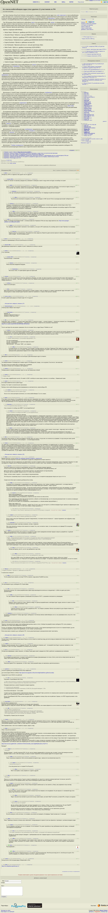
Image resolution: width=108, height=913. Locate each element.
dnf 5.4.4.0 (86, 112)
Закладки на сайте (5, 910)
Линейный (64, 170)
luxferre (6, 250)
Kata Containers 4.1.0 (89, 114)
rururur (5, 238)
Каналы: (83, 22)
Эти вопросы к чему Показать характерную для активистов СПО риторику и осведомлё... (38, 510)
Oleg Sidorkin (10, 312)
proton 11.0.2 (87, 99)
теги (82, 2)
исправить (72, 150)
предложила (5, 75)
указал (52, 22)
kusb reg (11, 203)
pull (90, 141)
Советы (94, 43)
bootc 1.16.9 (86, 113)
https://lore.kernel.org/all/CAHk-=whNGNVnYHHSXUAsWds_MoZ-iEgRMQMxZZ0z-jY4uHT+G (25, 743)
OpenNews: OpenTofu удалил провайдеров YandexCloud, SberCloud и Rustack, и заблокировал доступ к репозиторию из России (36, 155)
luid (8, 677)
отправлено (16, 66)
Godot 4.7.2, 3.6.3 (88, 96)
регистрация (98, 0)
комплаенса (51, 18)
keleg (13, 547)
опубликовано (29, 129)
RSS (78, 170)
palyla (6, 397)
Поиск (79, 2)
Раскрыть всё (73, 170)
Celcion (11, 410)
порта (32, 22)
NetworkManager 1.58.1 (89, 115)
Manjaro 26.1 (87, 129)
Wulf (8, 775)
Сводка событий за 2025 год (88, 38)
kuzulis (6, 374)
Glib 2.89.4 (86, 93)
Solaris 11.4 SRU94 (88, 134)
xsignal (11, 514)
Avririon (6, 368)
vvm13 (6, 360)
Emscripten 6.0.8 (87, 118)
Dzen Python (7, 701)
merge (87, 141)
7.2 (85, 141)
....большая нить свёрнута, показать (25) (14, 635)
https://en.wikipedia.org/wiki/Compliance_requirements (29, 458)
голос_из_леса (8, 296)
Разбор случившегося (17, 145)
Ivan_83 (9, 465)
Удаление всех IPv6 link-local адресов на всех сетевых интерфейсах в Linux (93, 52)
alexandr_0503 (10, 179)
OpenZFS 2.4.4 (87, 101)
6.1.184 (100, 138)
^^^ (24, 179)
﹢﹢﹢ (21, 238)
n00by (15, 197)
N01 (8, 588)
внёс (58, 15)
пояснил (12, 132)
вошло (34, 64)
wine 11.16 (86, 100)
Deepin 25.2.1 (87, 131)
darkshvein (14, 191)
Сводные (94, 23)
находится (32, 130)
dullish (11, 185)
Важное (94, 34)
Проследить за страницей (7, 911)
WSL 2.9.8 (86, 98)
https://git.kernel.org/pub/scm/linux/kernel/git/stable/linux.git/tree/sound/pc (36, 672)
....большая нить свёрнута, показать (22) (14, 454)
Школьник (9, 404)
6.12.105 (93, 138)
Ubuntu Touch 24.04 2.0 (89, 133)
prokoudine (12, 522)
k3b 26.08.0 (86, 104)
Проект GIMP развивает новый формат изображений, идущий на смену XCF (92, 67)
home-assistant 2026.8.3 (89, 97)
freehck (9, 389)
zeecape (6, 276)
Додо (6, 728)
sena (6, 582)
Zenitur (8, 330)
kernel (14, 163)
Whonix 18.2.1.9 (87, 135)
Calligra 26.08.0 (87, 103)
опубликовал (48, 92)
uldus (8, 219)
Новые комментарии (86, 28)
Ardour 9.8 (86, 119)
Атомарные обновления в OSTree (93, 56)
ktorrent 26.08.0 (87, 110)
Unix (87, 11)
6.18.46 (89, 138)
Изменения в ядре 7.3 (86, 142)
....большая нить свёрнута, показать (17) (14, 303)
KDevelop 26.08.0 (88, 106)
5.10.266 (87, 140)
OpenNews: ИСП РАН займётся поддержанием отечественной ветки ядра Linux (24, 154)
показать (64, 510)
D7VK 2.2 (86, 92)
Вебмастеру (104, 911)
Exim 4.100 (86, 117)
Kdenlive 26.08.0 (88, 108)
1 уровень (58, 170)
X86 (8, 289)
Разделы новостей (86, 23)
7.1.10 (85, 138)
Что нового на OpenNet (87, 25)
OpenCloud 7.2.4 (87, 109)
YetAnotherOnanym (8, 306)
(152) (9, 170)
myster (16, 801)
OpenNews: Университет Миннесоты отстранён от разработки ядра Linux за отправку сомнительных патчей (31, 156)
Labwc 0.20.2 (87, 107)
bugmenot (10, 613)
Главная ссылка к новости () (18, 152)
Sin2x (11, 812)
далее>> (105, 121)
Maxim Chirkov (103, 910)
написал (8, 123)
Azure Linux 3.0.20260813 (89, 127)
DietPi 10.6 (86, 130)
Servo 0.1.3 (86, 95)
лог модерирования (76, 871)
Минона (6, 568)
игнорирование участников (67, 871)
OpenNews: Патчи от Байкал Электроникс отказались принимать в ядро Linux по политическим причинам (30, 153)
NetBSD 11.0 (87, 132)
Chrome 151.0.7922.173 (89, 111)
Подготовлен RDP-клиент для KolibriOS (93, 71)
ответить (27, 179)
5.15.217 (83, 140)
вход (94, 0)
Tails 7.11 (86, 125)
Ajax (54, 170)
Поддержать (97, 911)
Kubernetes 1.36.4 (88, 120)
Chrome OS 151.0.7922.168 (90, 124)
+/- (68, 170)
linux (11, 163)
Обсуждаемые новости (94, 60)
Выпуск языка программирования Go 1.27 (93, 69)
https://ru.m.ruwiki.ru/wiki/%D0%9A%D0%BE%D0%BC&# (15, 323)
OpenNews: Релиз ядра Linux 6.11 (12, 157)
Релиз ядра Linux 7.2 (88, 36)
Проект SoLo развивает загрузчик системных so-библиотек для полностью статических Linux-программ (94, 80)
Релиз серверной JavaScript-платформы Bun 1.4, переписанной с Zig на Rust (94, 77)
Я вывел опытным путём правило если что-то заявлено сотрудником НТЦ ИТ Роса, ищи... (38, 562)
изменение (63, 15)
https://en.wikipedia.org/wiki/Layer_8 (10, 866)
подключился (23, 102)
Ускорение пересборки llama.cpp (93, 54)
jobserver (7, 668)
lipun (11, 845)
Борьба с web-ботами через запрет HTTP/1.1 (96, 49)
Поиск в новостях (85, 26)
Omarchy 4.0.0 (87, 126)
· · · (24, 238)
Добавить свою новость (87, 29)
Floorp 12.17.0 (87, 102)
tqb (6, 649)
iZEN (6, 354)
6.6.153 (97, 138)
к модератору (34, 179)
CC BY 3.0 (9, 160)
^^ (23, 179)
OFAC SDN (71, 106)
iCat (11, 336)
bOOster (9, 283)
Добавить (91, 911)
